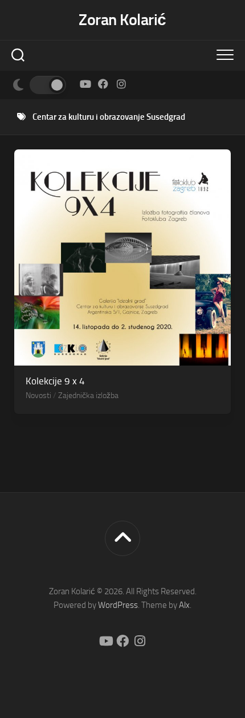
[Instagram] (121, 84)
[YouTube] (85, 84)
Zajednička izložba (88, 395)
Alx (184, 605)
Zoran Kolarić (122, 19)
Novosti (38, 395)
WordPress (118, 605)
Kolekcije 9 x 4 (55, 381)
